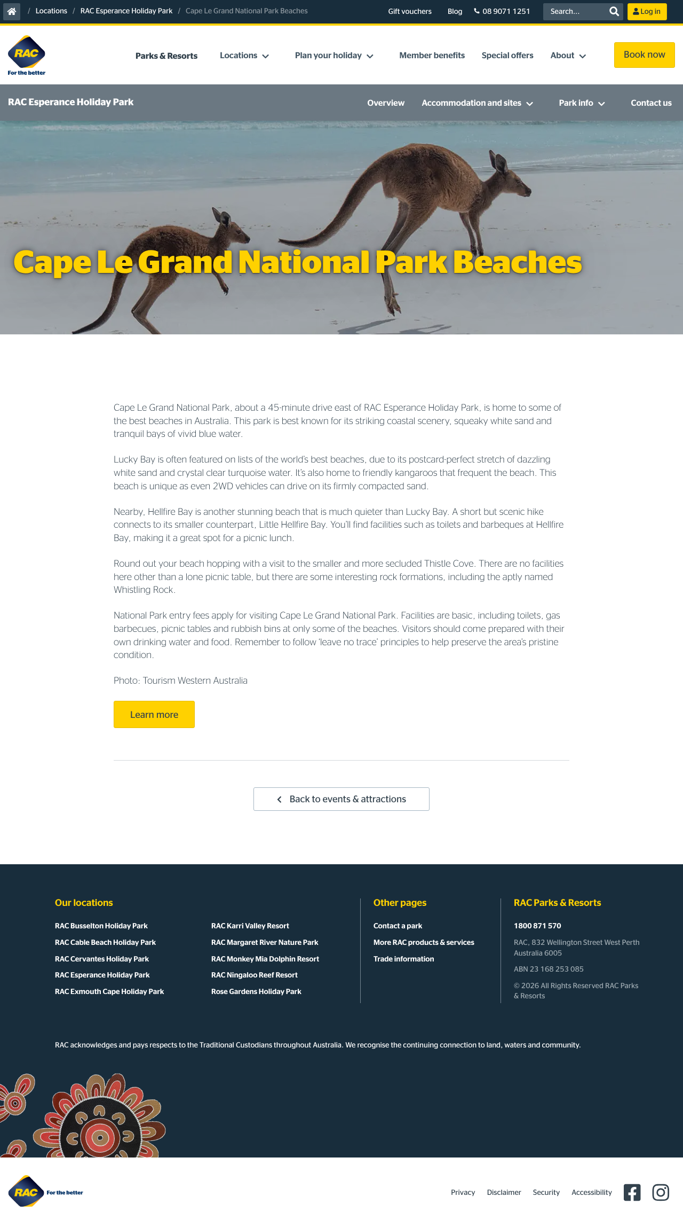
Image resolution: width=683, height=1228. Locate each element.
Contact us (651, 103)
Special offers (507, 56)
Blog (455, 11)
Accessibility (591, 1192)
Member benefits (432, 56)
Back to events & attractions (348, 799)
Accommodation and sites (471, 103)
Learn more (154, 715)
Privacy (463, 1192)
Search (614, 11)
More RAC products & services (424, 943)
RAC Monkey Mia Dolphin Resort (265, 959)
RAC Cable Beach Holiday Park (105, 943)
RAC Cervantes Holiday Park (102, 959)
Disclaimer (504, 1192)
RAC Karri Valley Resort (250, 926)
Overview (386, 103)
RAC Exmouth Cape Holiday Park (109, 992)
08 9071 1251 (507, 11)
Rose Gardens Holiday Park (256, 992)
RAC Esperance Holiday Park (127, 11)
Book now (644, 55)
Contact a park (398, 926)
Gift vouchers (410, 11)
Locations (51, 11)
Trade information (404, 959)
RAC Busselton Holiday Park (101, 926)
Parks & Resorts (166, 56)
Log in (651, 11)
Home (12, 12)
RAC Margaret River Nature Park (265, 943)
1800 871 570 (537, 926)
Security (546, 1192)
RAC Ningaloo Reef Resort (254, 975)
